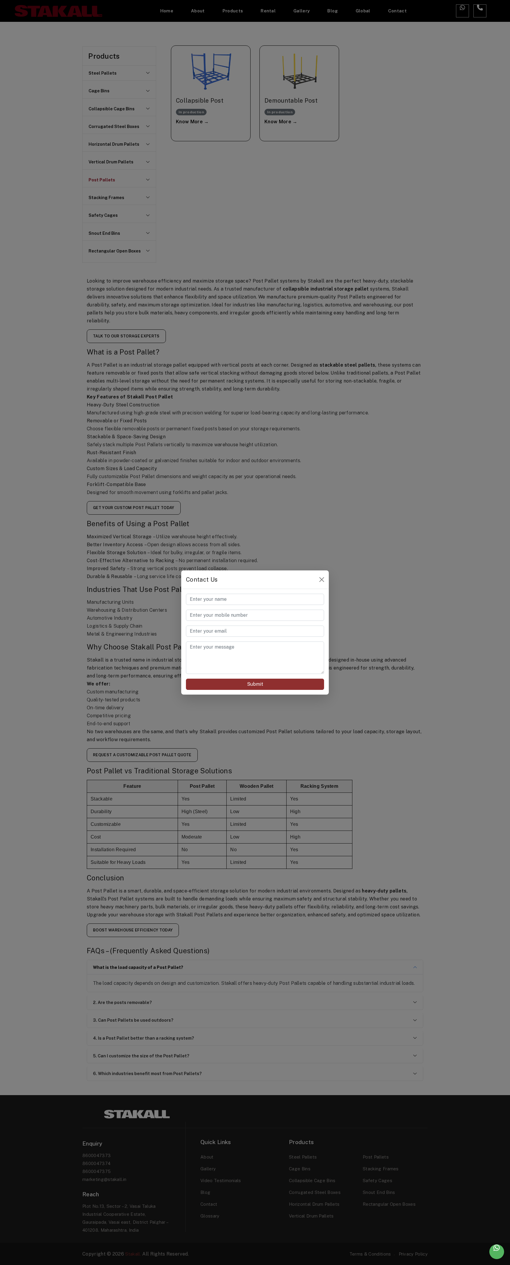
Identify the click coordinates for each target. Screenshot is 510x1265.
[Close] (321, 579)
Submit (255, 684)
